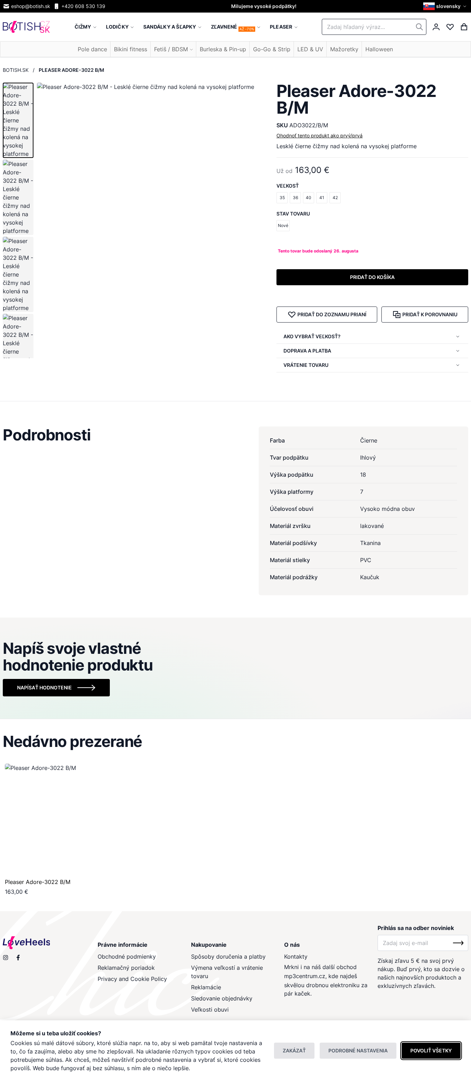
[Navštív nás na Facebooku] (18, 957)
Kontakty (295, 956)
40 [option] (308, 197)
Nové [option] (283, 225)
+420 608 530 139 (83, 6)
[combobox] (374, 27)
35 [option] (282, 197)
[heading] (235, 435)
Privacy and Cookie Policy (132, 978)
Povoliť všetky (431, 1050)
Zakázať (294, 1050)
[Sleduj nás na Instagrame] (5, 957)
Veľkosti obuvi (210, 1009)
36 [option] (295, 197)
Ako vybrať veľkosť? (312, 336)
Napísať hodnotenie (44, 687)
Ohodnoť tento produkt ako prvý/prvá (319, 135)
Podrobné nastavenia (358, 1050)
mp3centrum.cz (304, 976)
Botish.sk (16, 70)
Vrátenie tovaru (305, 365)
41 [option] (321, 197)
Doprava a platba (307, 351)
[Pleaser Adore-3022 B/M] (60, 819)
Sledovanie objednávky (221, 998)
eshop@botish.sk (30, 6)
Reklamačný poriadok (126, 967)
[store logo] (26, 27)
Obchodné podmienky (127, 956)
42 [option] (335, 197)
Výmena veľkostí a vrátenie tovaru (227, 972)
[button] (445, 6)
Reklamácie (206, 987)
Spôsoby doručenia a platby (228, 956)
